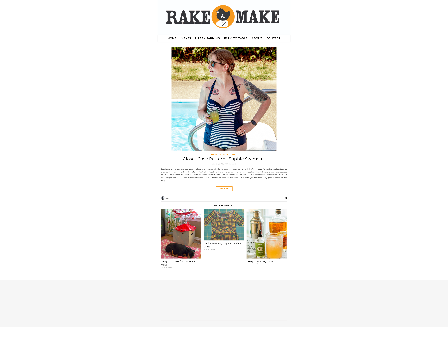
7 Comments (230, 164)
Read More (224, 189)
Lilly (167, 198)
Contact (273, 38)
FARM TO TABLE (236, 38)
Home (172, 38)
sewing (233, 155)
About (257, 38)
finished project (219, 155)
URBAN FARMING (207, 38)
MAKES (186, 38)
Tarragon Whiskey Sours (260, 261)
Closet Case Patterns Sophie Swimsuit (224, 158)
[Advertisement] (180, 301)
